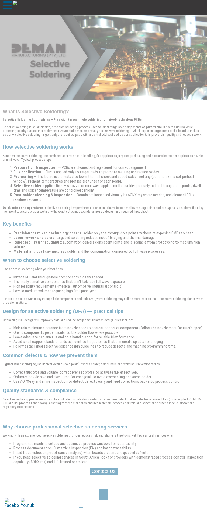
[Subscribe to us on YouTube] (27, 505)
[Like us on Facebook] (11, 505)
